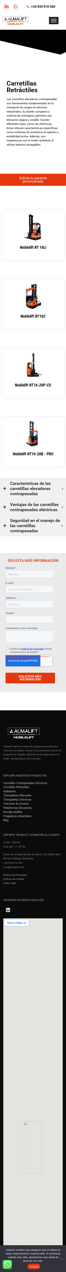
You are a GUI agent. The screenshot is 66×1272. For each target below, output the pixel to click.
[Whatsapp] (15, 6)
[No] (61, 1258)
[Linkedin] (7, 910)
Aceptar (34, 1266)
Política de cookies (13, 879)
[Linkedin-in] (6, 6)
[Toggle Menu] (54, 21)
